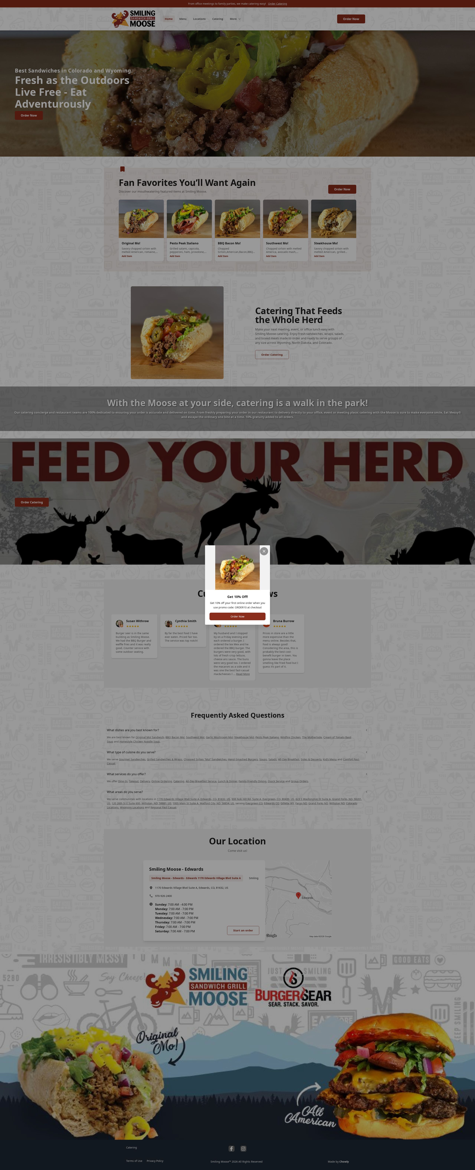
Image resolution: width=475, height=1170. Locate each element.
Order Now (237, 616)
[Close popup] (264, 551)
